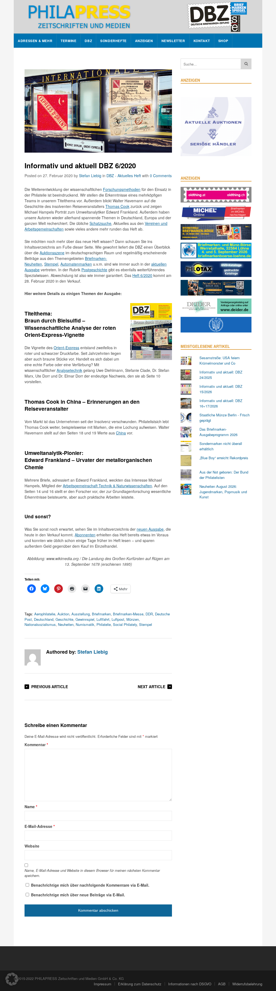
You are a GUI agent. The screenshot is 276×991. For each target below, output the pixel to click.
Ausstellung (80, 613)
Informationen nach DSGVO (189, 984)
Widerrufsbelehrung (247, 984)
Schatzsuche (100, 223)
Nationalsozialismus (40, 624)
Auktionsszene (52, 252)
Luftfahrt (102, 619)
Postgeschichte (94, 269)
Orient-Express (66, 347)
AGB (222, 984)
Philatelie (103, 624)
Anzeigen (144, 41)
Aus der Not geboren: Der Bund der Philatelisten (223, 474)
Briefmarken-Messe (128, 613)
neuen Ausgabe (150, 529)
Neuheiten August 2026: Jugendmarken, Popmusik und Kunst (223, 491)
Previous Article (49, 686)
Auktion (63, 613)
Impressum (102, 984)
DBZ (88, 41)
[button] (12, 979)
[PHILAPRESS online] (138, 16)
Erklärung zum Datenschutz (139, 984)
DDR (149, 613)
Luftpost (118, 619)
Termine (68, 41)
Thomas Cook (117, 206)
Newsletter (173, 41)
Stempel (51, 264)
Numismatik (85, 624)
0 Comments (161, 175)
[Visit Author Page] (33, 657)
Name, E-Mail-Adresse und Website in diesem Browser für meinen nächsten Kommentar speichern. (92, 873)
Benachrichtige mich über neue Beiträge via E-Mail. (78, 894)
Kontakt (202, 41)
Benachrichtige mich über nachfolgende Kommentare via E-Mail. (90, 885)
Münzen (132, 619)
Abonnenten (85, 534)
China (121, 433)
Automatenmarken (76, 264)
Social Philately (125, 624)
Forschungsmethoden (121, 189)
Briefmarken (101, 613)
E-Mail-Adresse (40, 826)
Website (32, 846)
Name (31, 806)
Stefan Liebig (90, 175)
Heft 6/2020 (142, 275)
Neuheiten (66, 624)
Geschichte (64, 619)
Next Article (151, 686)
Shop (223, 41)
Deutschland (43, 619)
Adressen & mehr (35, 41)
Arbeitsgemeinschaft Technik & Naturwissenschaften (107, 485)
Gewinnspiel (84, 619)
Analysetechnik (69, 370)
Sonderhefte (113, 41)
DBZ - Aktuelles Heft (123, 175)
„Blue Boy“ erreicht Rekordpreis (223, 457)
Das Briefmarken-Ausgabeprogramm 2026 (218, 432)
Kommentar (36, 744)
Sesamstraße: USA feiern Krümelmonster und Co (219, 360)
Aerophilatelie (44, 613)
